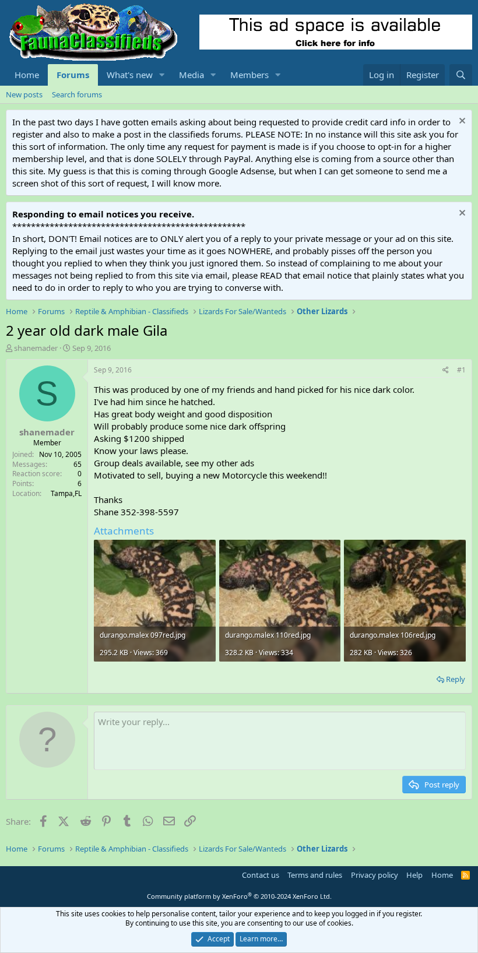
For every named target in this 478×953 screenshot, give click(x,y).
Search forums (77, 94)
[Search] (460, 75)
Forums (73, 74)
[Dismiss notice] (461, 122)
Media (191, 74)
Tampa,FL (66, 493)
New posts (24, 94)
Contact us (260, 875)
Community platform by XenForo (239, 896)
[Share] (445, 370)
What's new (130, 74)
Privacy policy (374, 875)
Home (27, 74)
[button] (162, 75)
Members (249, 74)
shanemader (36, 348)
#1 (461, 370)
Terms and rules (314, 875)
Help (414, 875)
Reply (455, 679)
